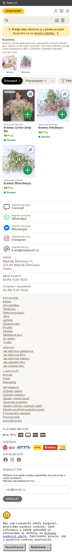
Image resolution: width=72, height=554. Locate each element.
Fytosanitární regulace (16, 413)
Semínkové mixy (12, 334)
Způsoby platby (13, 391)
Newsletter (9, 382)
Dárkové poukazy (13, 312)
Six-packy (9, 338)
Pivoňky (8, 327)
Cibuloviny (9, 308)
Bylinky (7, 301)
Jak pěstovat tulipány (16, 358)
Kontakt (8, 374)
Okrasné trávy (11, 323)
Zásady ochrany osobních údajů (22, 405)
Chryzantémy (11, 305)
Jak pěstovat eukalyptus (18, 351)
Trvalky (7, 342)
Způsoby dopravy (14, 394)
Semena (8, 331)
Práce (6, 378)
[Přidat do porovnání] (30, 94)
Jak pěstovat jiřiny (14, 354)
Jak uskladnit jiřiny (14, 362)
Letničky (8, 320)
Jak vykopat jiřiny (13, 365)
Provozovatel (11, 416)
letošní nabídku (44, 33)
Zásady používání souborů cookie (23, 409)
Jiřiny (6, 316)
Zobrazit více (9, 52)
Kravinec (8, 39)
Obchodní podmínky (15, 402)
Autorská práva (12, 420)
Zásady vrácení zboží (16, 398)
